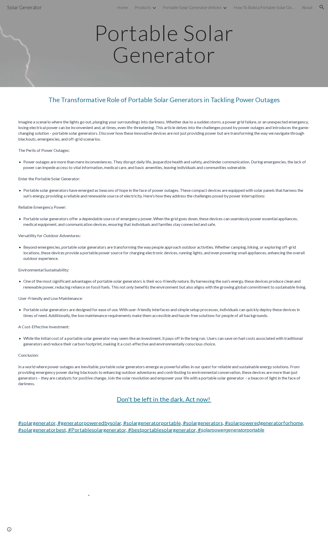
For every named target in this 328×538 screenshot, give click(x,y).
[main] (164, 44)
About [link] (307, 7)
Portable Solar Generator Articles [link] (192, 7)
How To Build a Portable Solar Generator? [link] (264, 7)
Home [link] (122, 7)
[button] (322, 7)
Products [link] (143, 7)
